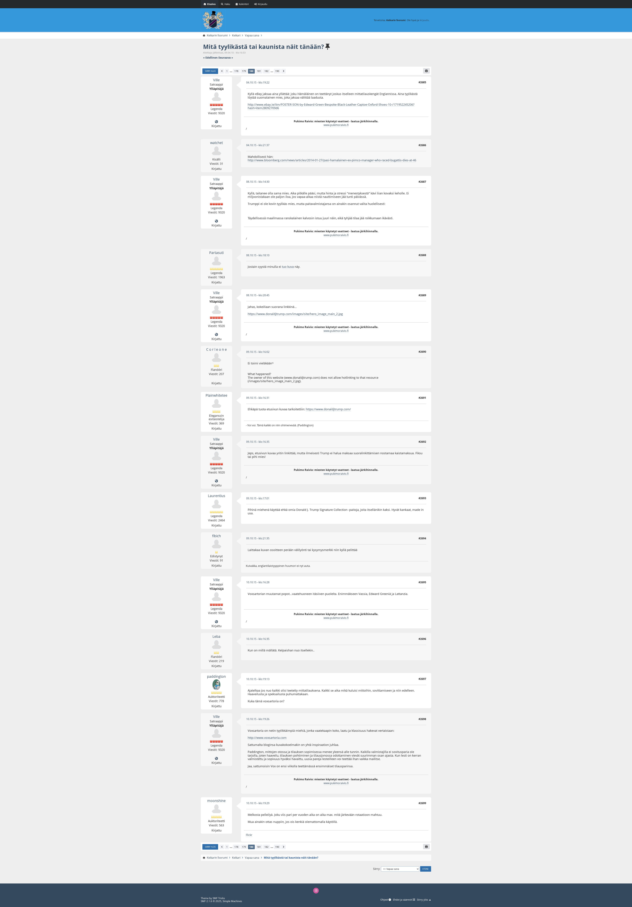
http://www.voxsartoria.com (267, 738)
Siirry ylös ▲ (424, 899)
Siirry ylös (210, 846)
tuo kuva (288, 267)
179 (244, 71)
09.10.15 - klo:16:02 (257, 352)
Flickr (249, 835)
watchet (216, 142)
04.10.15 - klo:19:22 (257, 82)
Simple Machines (232, 901)
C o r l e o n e (216, 349)
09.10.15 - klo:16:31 (257, 398)
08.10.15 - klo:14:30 (257, 182)
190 (277, 71)
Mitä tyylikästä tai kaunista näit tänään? (263, 47)
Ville (216, 80)
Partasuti (216, 252)
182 (266, 71)
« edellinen (210, 57)
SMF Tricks (219, 898)
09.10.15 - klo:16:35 (257, 442)
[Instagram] (316, 890)
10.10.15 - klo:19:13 (257, 679)
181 (259, 71)
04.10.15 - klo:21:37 (257, 145)
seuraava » (225, 57)
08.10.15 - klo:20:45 (257, 295)
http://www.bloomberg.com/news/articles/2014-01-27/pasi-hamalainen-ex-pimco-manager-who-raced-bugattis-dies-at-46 (332, 160)
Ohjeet (384, 899)
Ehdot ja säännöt (403, 899)
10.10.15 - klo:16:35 (257, 639)
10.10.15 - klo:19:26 (257, 719)
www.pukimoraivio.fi (336, 125)
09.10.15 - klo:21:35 (257, 538)
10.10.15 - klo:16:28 (257, 582)
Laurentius (216, 495)
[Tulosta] (426, 70)
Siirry (376, 868)
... (231, 71)
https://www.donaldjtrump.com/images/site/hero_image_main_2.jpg (295, 314)
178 (236, 71)
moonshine (216, 800)
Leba (216, 636)
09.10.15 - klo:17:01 (257, 498)
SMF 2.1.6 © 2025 (211, 901)
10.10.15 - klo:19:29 (257, 803)
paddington (216, 676)
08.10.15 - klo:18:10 (257, 255)
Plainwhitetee (216, 395)
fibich (216, 536)
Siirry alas (210, 71)
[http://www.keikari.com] (216, 122)
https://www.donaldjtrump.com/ (328, 409)
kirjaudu (424, 20)
